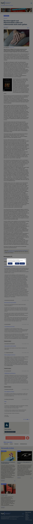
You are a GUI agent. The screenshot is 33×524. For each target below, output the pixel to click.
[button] (31, 3)
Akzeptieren (22, 263)
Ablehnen (17, 263)
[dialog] (16, 262)
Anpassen (10, 263)
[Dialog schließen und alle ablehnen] (25, 259)
